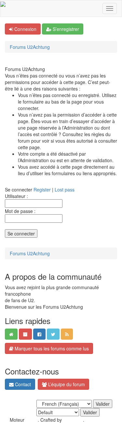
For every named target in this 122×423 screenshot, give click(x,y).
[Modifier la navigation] (109, 8)
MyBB (32, 419)
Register (42, 189)
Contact (22, 384)
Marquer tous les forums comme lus (51, 348)
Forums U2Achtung (30, 47)
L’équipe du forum (66, 384)
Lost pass (65, 189)
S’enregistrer (65, 29)
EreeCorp (73, 419)
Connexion (24, 29)
